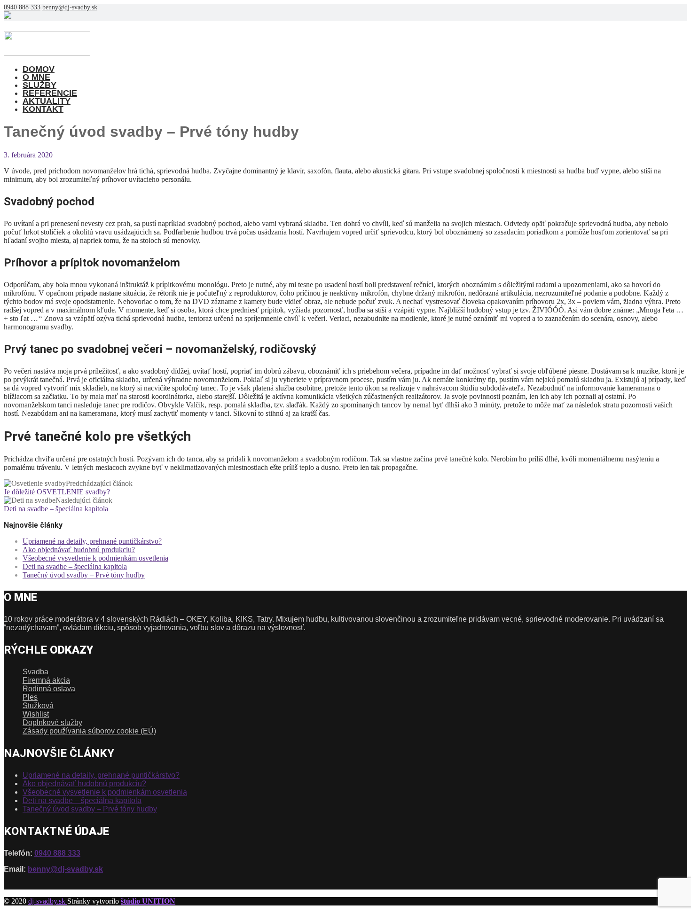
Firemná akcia (46, 680)
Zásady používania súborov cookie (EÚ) (89, 731)
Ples (30, 697)
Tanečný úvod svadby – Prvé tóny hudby (84, 575)
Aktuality (47, 101)
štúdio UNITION (148, 901)
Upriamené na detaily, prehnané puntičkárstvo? (92, 541)
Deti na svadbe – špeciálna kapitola (75, 566)
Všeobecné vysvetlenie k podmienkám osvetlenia (95, 558)
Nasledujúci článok (58, 504)
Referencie (50, 93)
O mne (36, 77)
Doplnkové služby (52, 722)
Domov (39, 69)
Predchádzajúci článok (68, 487)
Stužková (38, 706)
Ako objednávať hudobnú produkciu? (79, 550)
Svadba (35, 672)
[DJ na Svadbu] (47, 53)
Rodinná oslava (49, 689)
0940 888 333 (22, 7)
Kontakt (43, 109)
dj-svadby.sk (47, 901)
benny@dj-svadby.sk (69, 7)
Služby (39, 85)
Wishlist (36, 714)
